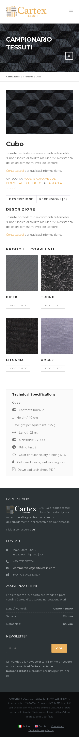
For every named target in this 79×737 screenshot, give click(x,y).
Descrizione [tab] (21, 199)
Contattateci (15, 171)
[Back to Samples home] (69, 56)
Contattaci (57, 726)
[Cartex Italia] (26, 12)
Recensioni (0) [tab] (53, 199)
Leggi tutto (18, 305)
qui (33, 529)
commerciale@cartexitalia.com (34, 567)
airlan (54, 183)
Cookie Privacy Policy (41, 730)
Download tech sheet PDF (36, 470)
